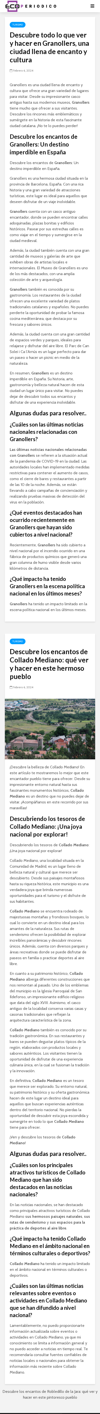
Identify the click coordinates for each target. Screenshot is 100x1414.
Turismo (17, 24)
